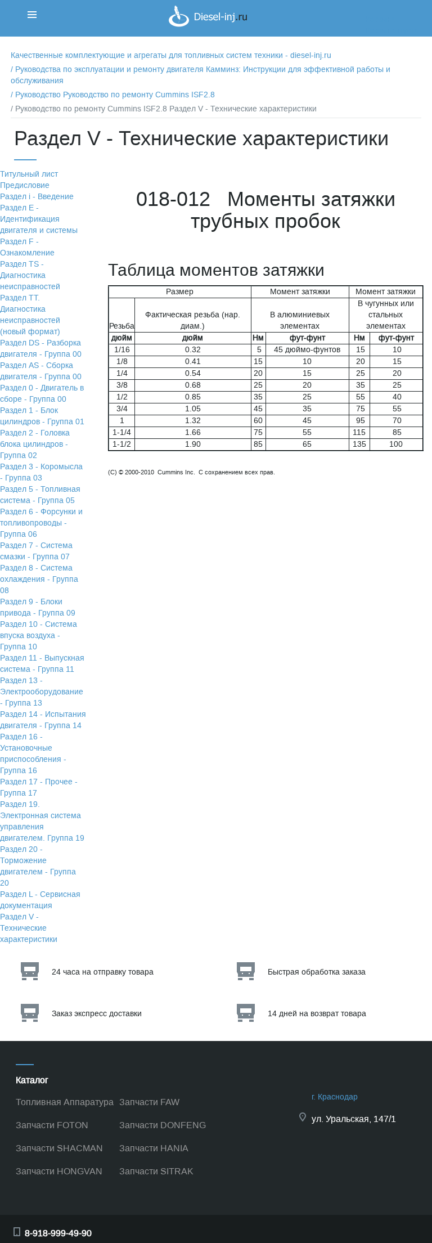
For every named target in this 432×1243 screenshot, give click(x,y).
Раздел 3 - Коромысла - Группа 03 (41, 472)
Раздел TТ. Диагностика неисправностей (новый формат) (30, 315)
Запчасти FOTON (52, 1125)
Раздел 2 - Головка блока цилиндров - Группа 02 (35, 444)
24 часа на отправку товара (103, 972)
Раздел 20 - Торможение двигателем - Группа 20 (38, 866)
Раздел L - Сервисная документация (40, 900)
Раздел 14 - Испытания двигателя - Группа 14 (43, 720)
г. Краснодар (335, 1097)
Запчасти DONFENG (162, 1125)
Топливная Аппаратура (65, 1102)
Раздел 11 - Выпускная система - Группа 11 (42, 664)
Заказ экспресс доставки (97, 1013)
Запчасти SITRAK (156, 1171)
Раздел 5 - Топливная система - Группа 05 (40, 495)
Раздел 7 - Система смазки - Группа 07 (36, 551)
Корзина (381, 19)
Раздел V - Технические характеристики (28, 928)
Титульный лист (29, 174)
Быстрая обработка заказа (317, 972)
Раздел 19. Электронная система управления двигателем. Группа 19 (42, 821)
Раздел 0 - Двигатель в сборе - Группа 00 (42, 394)
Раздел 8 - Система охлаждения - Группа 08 (39, 579)
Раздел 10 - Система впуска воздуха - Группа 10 (38, 635)
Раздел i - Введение (37, 196)
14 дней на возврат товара (317, 1013)
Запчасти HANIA (153, 1148)
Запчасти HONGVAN (59, 1171)
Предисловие (25, 185)
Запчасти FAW (149, 1102)
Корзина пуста (392, 30)
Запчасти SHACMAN (59, 1148)
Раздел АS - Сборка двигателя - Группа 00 (41, 371)
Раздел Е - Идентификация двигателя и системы (39, 219)
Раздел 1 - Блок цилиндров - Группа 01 (42, 416)
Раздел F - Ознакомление (27, 247)
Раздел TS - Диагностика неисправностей (30, 275)
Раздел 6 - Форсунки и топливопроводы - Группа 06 (41, 523)
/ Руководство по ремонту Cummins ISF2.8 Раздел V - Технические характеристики (164, 109)
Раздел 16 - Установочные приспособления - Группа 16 (33, 754)
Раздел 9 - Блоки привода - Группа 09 (37, 607)
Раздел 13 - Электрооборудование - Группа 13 (41, 691)
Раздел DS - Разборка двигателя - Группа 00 (41, 349)
